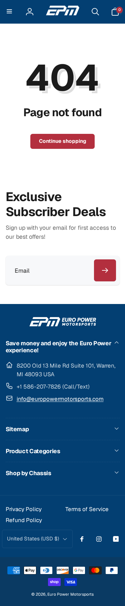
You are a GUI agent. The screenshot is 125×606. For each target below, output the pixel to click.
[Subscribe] (105, 270)
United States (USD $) (33, 538)
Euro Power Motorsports (70, 594)
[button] (10, 12)
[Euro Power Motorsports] (62, 324)
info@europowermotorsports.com (60, 399)
